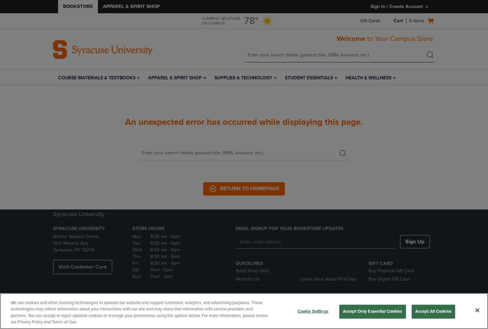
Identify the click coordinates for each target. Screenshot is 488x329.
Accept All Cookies (433, 311)
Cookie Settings (312, 311)
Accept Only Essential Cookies (372, 311)
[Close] (477, 310)
